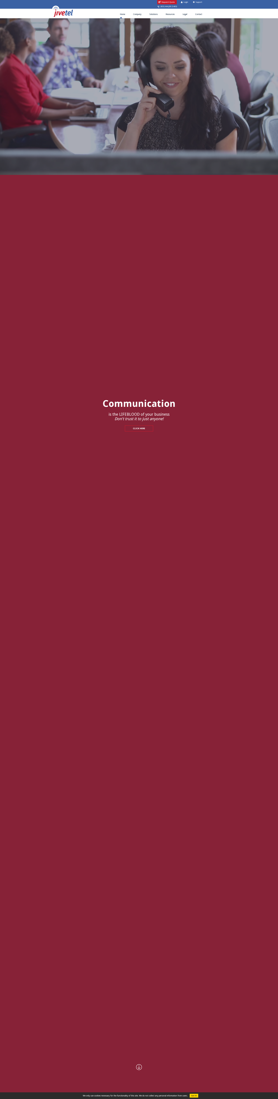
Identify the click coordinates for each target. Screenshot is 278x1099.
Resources (170, 14)
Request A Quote (168, 2)
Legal (185, 14)
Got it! (194, 1096)
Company (137, 14)
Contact (198, 14)
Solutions (153, 14)
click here (139, 428)
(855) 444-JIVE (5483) (168, 7)
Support (199, 2)
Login (186, 2)
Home (122, 14)
